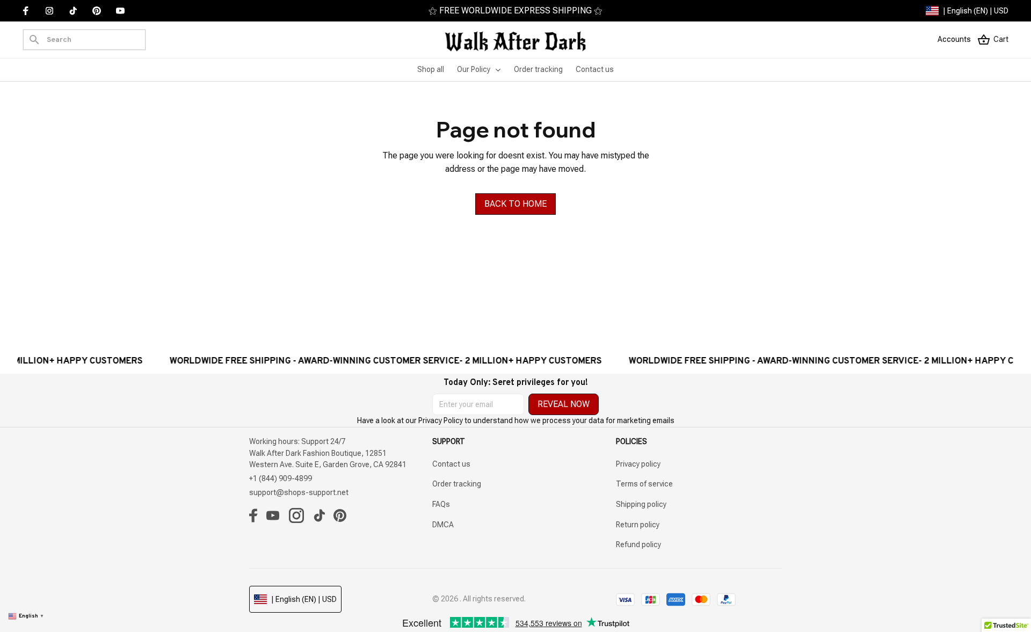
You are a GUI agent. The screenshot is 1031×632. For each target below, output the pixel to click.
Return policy (637, 524)
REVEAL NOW (564, 404)
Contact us (451, 464)
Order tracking (456, 484)
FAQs (441, 504)
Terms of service (644, 484)
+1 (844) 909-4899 (280, 478)
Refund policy (638, 544)
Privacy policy (638, 464)
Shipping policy (641, 504)
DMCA (443, 524)
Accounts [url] (954, 39)
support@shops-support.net (298, 492)
